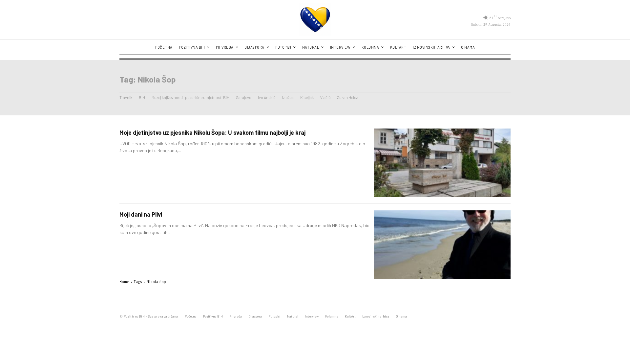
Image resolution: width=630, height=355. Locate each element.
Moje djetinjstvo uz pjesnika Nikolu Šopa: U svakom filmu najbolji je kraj (212, 132)
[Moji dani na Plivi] (442, 244)
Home (124, 281)
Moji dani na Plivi (140, 214)
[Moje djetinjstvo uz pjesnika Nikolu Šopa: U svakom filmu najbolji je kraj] (442, 163)
